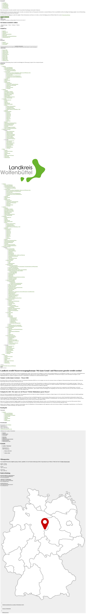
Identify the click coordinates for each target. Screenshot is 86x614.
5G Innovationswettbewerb (13, 342)
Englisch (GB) (5, 53)
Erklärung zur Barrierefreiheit (7, 439)
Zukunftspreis (12, 320)
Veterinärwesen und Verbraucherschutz (15, 287)
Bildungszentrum (11, 263)
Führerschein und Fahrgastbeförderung (9, 36)
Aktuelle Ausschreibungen (11, 70)
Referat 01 (8, 117)
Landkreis (4, 89)
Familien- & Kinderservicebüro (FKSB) (15, 270)
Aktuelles (4, 66)
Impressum (4, 436)
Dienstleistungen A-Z (6, 37)
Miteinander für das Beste (9, 93)
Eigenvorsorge (9, 83)
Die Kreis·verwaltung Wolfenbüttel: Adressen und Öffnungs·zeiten (18, 72)
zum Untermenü (5, 5)
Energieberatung (13, 318)
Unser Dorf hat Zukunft (12, 258)
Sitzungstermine (7, 153)
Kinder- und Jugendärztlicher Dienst (15, 297)
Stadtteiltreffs (10, 274)
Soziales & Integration (10, 135)
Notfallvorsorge (7, 82)
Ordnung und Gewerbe (12, 285)
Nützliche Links (13, 321)
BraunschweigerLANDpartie (13, 340)
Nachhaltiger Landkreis (8, 91)
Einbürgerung (12, 282)
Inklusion (8, 77)
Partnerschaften (7, 95)
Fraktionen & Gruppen (8, 151)
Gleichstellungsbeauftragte (9, 123)
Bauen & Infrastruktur (10, 131)
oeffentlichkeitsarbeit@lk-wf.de (6, 429)
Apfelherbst (10, 341)
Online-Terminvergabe (8, 104)
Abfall (9, 313)
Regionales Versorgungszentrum (14, 308)
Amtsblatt (6, 78)
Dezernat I (8, 112)
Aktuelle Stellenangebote (6, 34)
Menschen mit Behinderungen (13, 301)
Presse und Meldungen (8, 67)
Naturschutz (10, 315)
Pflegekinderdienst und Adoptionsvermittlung (16, 276)
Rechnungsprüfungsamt (8, 125)
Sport (9, 262)
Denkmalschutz (11, 252)
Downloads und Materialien (15, 323)
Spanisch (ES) (5, 58)
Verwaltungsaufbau (7, 111)
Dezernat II (8, 113)
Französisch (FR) (5, 54)
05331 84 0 (8, 450)
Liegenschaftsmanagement (13, 256)
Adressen (13, 25)
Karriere (5, 105)
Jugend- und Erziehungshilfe (13, 268)
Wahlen (5, 154)
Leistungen (6, 139)
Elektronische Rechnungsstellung (10, 122)
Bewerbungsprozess (10, 107)
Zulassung (4, 33)
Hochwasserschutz (9, 87)
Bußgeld (9, 330)
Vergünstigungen (11, 307)
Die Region (10, 338)
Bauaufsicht (10, 251)
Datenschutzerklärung (66, 14)
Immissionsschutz (11, 249)
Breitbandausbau (11, 337)
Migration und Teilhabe (12, 309)
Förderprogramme (9, 147)
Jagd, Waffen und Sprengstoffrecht (14, 284)
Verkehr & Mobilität (10, 137)
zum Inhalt (4, 2)
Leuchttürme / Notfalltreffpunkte (12, 84)
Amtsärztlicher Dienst (12, 288)
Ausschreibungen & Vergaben (9, 69)
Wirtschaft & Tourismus (10, 138)
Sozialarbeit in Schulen (12, 278)
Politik (3, 149)
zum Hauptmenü (5, 4)
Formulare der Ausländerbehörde (16, 283)
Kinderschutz (10, 275)
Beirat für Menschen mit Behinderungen (13, 73)
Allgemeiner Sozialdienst (12, 295)
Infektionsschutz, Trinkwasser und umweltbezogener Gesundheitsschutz (21, 291)
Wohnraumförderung (12, 250)
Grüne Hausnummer (14, 319)
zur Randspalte (5, 3)
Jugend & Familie (9, 133)
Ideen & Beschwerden (10, 142)
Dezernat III (8, 114)
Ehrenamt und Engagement (13, 310)
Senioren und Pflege (12, 305)
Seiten (10, 25)
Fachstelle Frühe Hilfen (12, 272)
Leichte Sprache (5, 43)
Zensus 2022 (6, 156)
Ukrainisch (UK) (5, 60)
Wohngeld (10, 304)
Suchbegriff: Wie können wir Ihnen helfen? (8, 20)
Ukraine (5, 81)
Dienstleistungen (4, 25)
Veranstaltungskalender (8, 68)
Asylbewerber (10, 302)
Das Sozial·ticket (9, 74)
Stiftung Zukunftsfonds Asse (9, 96)
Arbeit (9, 311)
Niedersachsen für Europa (9, 155)
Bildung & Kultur (9, 132)
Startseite (4, 42)
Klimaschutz (4, 35)
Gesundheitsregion (11, 296)
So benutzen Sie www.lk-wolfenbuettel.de (14, 76)
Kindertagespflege (13, 271)
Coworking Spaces (11, 343)
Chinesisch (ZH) (5, 52)
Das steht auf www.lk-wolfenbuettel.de (13, 75)
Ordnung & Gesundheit (10, 134)
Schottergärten (11, 259)
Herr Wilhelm (8, 424)
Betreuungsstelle (11, 289)
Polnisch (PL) (4, 56)
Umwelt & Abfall (9, 136)
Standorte (4, 30)
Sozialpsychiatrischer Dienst (13, 294)
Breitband (10, 257)
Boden (9, 314)
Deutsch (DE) (4, 49)
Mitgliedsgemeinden (8, 94)
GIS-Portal (8, 148)
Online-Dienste (9, 141)
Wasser (9, 324)
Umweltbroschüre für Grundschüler (14, 325)
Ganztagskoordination (12, 279)
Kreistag (5, 150)
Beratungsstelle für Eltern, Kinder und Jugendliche (17, 269)
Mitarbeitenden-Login (6, 441)
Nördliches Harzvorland (12, 339)
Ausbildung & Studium (10, 108)
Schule (9, 261)
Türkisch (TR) (5, 59)
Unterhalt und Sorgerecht (12, 265)
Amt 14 (7, 119)
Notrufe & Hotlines (9, 144)
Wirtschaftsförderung (12, 336)
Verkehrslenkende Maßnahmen (14, 331)
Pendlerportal (10, 334)
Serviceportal (4, 44)
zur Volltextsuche (5, 8)
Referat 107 (8, 118)
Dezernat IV (8, 115)
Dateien (18, 25)
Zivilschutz (8, 88)
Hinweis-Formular (5, 440)
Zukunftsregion (7, 157)
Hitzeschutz (8, 86)
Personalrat (8, 120)
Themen (5, 130)
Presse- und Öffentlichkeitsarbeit (10, 128)
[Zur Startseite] (22, 181)
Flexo (9, 333)
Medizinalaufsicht (11, 293)
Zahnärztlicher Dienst (12, 292)
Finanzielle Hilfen (11, 303)
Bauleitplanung (11, 253)
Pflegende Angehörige (14, 306)
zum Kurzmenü (5, 7)
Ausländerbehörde (11, 281)
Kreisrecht (6, 126)
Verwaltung (4, 98)
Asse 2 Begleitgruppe (8, 97)
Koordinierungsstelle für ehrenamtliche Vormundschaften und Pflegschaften (24, 266)
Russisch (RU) (5, 57)
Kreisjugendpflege (11, 273)
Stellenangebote (7, 80)
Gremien (6, 152)
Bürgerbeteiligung (9, 143)
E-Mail (7, 452)
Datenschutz (4, 437)
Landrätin (6, 90)
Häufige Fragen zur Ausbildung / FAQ (13, 109)
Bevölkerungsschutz (12, 286)
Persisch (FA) (4, 55)
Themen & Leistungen (6, 129)
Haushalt (6, 121)
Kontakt (5, 100)
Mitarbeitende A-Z (7, 99)
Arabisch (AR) (5, 51)
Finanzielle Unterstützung (13, 267)
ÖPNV (9, 332)
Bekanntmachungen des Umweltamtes (15, 326)
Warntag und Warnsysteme (11, 85)
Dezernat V (8, 116)
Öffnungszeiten (5, 31)
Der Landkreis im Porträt (8, 92)
